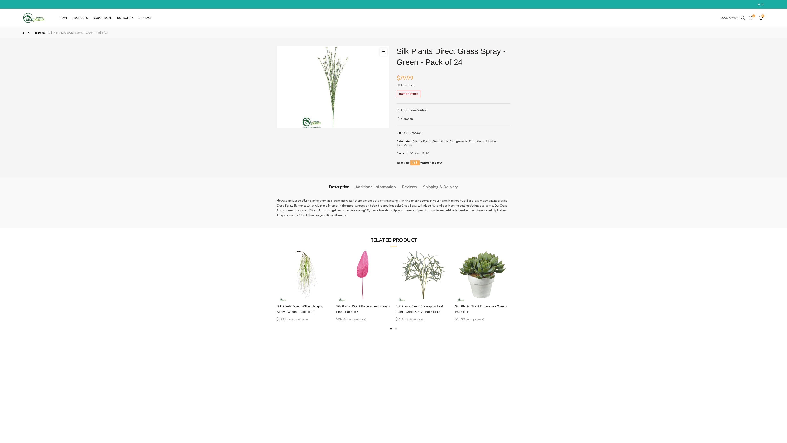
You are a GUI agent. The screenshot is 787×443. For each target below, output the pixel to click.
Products (80, 17)
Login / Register (729, 17)
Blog (761, 4)
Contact (145, 17)
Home (64, 17)
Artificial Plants (422, 141)
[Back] (26, 33)
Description (339, 186)
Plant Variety (405, 145)
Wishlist (753, 16)
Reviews (409, 186)
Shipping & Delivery (440, 186)
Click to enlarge (383, 52)
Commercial (103, 17)
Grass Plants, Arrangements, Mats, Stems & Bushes (465, 141)
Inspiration (125, 17)
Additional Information (376, 186)
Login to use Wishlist (414, 110)
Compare (407, 119)
